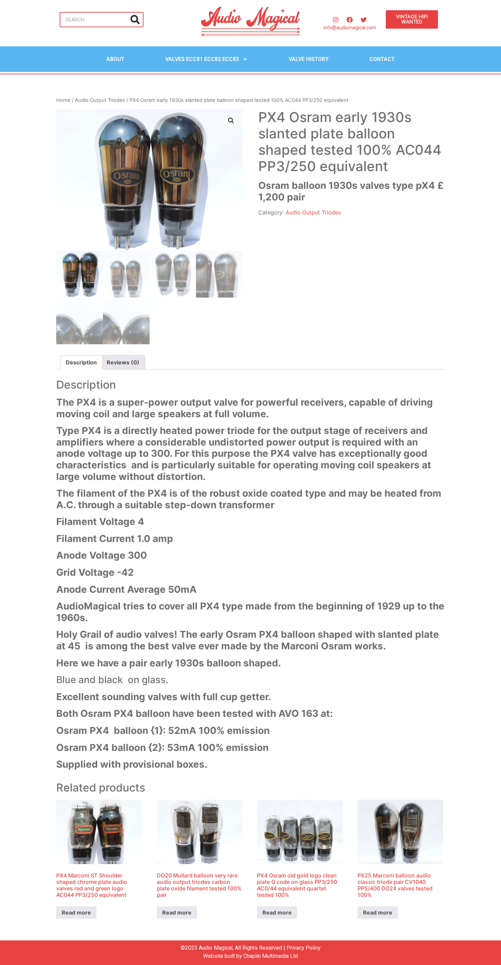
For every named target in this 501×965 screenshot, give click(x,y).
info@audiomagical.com (349, 27)
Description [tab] (81, 362)
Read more (76, 912)
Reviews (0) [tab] (123, 362)
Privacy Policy (304, 948)
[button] (231, 121)
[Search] (135, 20)
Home (63, 100)
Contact (382, 59)
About (115, 59)
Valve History (309, 59)
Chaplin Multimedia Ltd (270, 956)
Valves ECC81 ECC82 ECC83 (202, 59)
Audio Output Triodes (100, 100)
